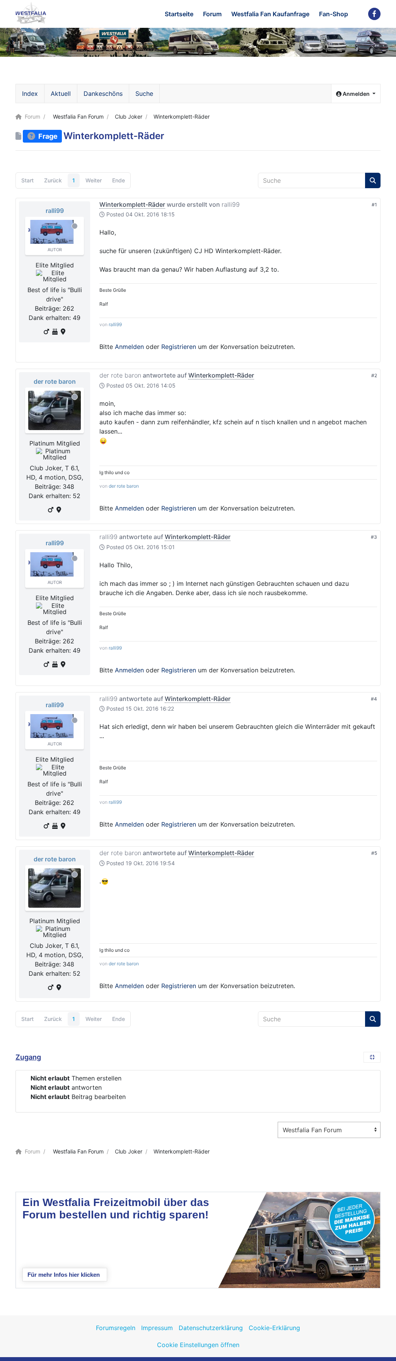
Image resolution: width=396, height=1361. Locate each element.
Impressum (157, 1328)
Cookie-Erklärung (274, 1328)
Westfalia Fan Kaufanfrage (270, 14)
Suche (144, 93)
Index (30, 93)
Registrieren (178, 346)
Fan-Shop (333, 14)
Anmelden (129, 346)
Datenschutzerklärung (211, 1328)
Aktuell (61, 93)
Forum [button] (212, 14)
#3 (374, 537)
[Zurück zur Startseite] (30, 13)
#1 (374, 205)
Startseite (179, 14)
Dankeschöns (103, 93)
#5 (374, 853)
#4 (374, 699)
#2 (374, 375)
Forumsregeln (115, 1328)
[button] (356, 94)
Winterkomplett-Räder (132, 204)
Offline (75, 226)
